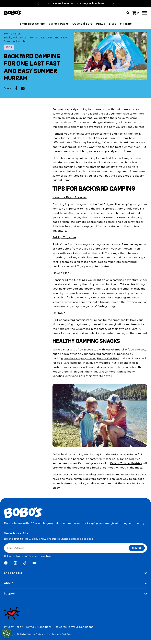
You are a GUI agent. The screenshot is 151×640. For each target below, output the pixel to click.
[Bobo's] (13, 12)
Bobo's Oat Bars (108, 358)
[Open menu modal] (144, 13)
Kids (18, 33)
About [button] (8, 583)
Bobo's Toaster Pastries (126, 463)
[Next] (113, 3)
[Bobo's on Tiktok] (25, 563)
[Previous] (38, 3)
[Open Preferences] (6, 633)
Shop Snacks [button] (13, 573)
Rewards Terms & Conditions (74, 627)
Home (8, 33)
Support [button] (10, 593)
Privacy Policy (13, 627)
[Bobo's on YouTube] (34, 563)
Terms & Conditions (39, 627)
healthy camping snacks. (80, 358)
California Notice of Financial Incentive (27, 556)
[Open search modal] (128, 12)
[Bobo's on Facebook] (6, 563)
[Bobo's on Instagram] (15, 563)
